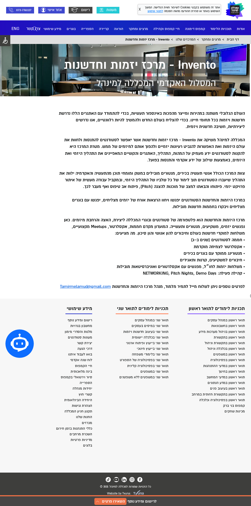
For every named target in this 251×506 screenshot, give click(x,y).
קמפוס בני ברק (234, 406)
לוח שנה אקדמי (81, 360)
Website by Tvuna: (119, 493)
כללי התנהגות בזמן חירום (74, 428)
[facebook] (139, 479)
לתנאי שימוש (155, 11)
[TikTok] (108, 479)
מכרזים (87, 423)
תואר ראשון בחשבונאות (228, 326)
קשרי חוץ (85, 394)
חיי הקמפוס (83, 366)
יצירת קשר (84, 343)
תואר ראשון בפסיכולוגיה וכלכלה (222, 400)
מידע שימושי (52, 29)
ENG (15, 28)
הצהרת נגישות (82, 406)
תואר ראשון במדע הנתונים (226, 383)
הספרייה (87, 29)
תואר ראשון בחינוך (232, 371)
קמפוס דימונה (195, 29)
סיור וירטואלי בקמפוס (76, 377)
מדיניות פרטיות (81, 440)
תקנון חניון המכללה (78, 411)
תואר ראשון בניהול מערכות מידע (222, 332)
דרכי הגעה (84, 349)
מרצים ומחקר (138, 29)
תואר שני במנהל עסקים (151, 320)
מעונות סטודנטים (80, 337)
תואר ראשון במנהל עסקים (226, 320)
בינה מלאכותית (81, 371)
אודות (241, 29)
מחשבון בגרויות (81, 326)
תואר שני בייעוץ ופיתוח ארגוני (147, 343)
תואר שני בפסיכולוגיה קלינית (147, 366)
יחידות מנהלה (82, 388)
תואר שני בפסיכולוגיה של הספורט (144, 360)
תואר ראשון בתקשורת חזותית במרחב (218, 394)
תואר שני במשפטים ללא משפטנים (143, 377)
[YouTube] (116, 479)
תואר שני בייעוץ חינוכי (152, 349)
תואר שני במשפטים (154, 371)
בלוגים (87, 445)
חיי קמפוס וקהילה (166, 29)
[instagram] (132, 479)
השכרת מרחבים (81, 434)
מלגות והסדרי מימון (78, 332)
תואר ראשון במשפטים (229, 354)
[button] (19, 343)
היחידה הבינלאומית (78, 400)
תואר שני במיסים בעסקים (150, 326)
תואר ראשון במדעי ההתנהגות (224, 366)
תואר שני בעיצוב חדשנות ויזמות (145, 332)
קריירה (104, 29)
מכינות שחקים (235, 411)
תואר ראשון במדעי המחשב (226, 377)
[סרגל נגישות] (5, 40)
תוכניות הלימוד (220, 29)
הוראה (118, 29)
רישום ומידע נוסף (80, 320)
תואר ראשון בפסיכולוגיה (227, 360)
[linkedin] (124, 479)
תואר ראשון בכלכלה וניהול (226, 349)
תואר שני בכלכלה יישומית (150, 337)
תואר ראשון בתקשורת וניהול (225, 343)
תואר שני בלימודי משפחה (150, 354)
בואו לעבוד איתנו (80, 354)
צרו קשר (33, 28)
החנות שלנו (84, 417)
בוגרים (71, 29)
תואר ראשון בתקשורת (229, 337)
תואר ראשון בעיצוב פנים (227, 388)
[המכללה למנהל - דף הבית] (235, 10)
